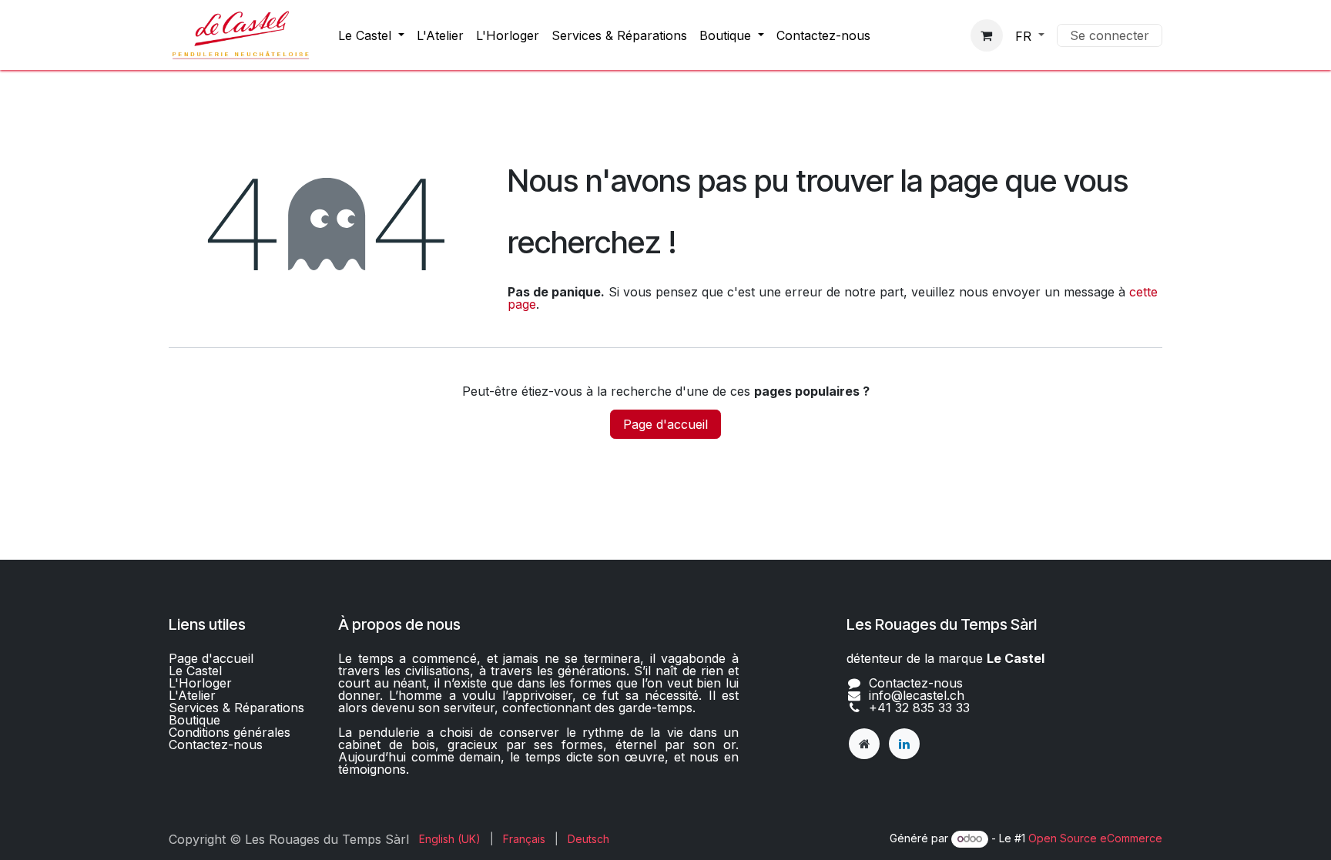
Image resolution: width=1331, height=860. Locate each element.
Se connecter (1109, 35)
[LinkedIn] (904, 743)
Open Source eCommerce (1095, 838)
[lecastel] (864, 743)
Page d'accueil (665, 424)
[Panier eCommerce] (987, 35)
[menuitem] (371, 35)
